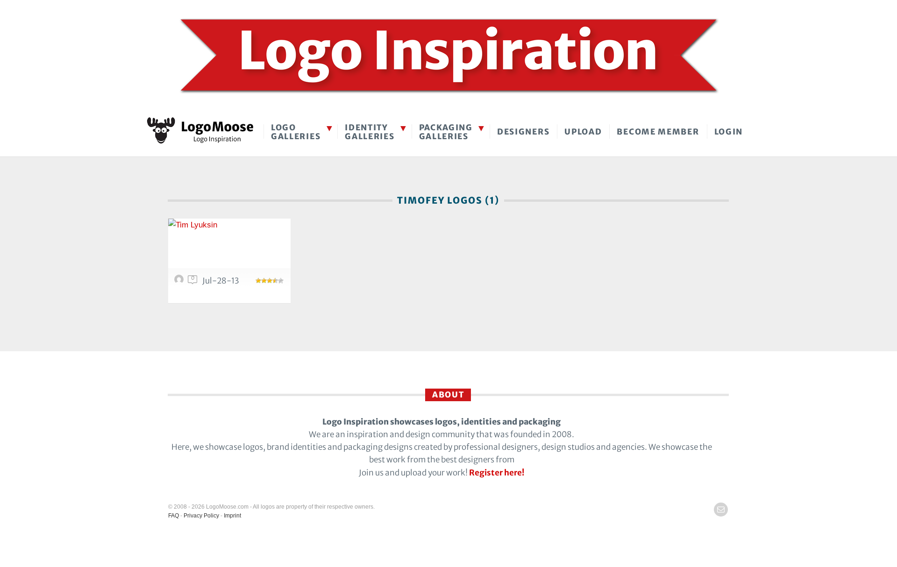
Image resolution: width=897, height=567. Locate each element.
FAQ (173, 515)
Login (728, 132)
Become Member (658, 132)
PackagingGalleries (446, 132)
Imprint (232, 515)
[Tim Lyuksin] (229, 249)
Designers (523, 132)
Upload (583, 132)
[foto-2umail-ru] (180, 282)
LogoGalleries (295, 132)
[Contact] (721, 510)
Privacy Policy (201, 515)
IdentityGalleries (369, 132)
